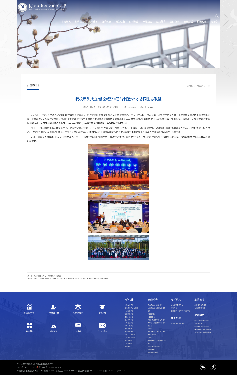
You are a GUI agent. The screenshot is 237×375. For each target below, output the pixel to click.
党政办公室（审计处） (155, 305)
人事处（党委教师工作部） (157, 323)
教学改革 (93, 21)
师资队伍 (106, 21)
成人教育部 (128, 341)
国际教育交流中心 (177, 305)
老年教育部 (128, 344)
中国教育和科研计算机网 (202, 329)
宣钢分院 (127, 347)
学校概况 (66, 21)
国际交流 (174, 21)
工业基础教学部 (130, 338)
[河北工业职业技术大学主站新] (42, 7)
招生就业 (120, 21)
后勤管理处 (151, 349)
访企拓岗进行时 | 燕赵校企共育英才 (47, 276)
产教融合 (147, 21)
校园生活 (188, 21)
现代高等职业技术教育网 (202, 332)
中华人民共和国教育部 (201, 320)
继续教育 (161, 21)
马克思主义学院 (130, 335)
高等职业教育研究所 (177, 323)
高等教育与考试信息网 (201, 326)
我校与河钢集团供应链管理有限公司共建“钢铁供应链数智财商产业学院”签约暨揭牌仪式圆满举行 (71, 278)
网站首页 (190, 86)
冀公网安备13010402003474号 (51, 367)
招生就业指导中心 (154, 347)
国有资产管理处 (153, 352)
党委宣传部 (151, 317)
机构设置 (79, 21)
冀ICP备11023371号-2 (26, 367)
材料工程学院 (129, 305)
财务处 (150, 338)
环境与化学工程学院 (131, 308)
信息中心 (174, 308)
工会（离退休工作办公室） (157, 320)
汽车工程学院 (129, 326)
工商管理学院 (129, 323)
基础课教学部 (129, 332)
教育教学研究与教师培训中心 (180, 311)
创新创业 (133, 21)
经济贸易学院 (129, 320)
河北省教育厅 (198, 323)
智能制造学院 (129, 314)
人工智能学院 (129, 311)
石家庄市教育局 (199, 308)
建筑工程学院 (129, 317)
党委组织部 (151, 314)
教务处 (150, 326)
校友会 (214, 21)
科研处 (150, 329)
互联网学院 (128, 329)
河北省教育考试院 (200, 305)
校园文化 (201, 21)
